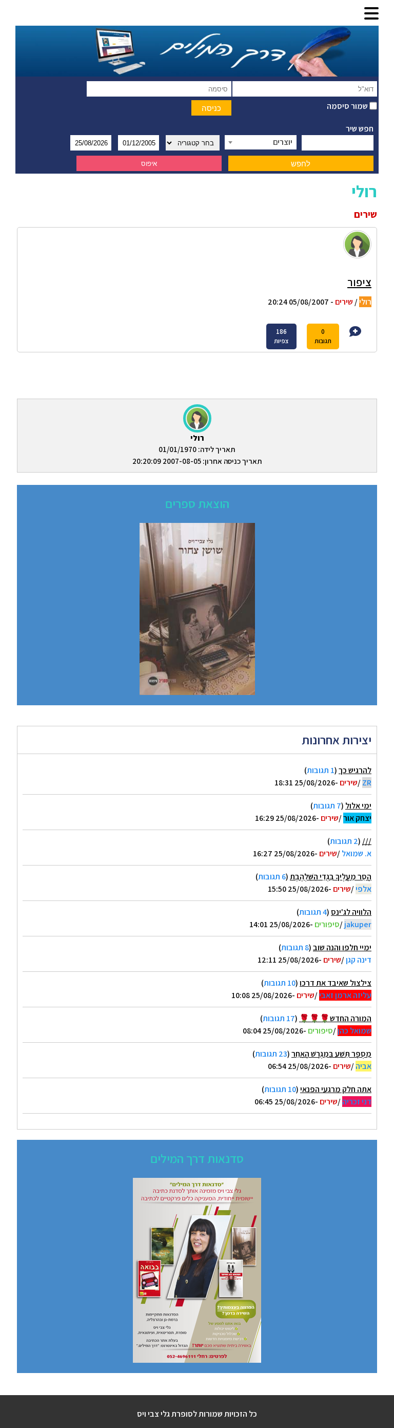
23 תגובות (271, 1053)
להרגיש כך (355, 770)
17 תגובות (279, 1018)
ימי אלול (358, 805)
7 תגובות (327, 805)
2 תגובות (344, 841)
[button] (371, 14)
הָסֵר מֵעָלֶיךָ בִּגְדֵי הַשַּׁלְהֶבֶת (330, 876)
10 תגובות (280, 983)
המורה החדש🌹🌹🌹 (335, 1018)
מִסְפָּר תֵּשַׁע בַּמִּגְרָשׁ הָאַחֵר (331, 1053)
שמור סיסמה (348, 106)
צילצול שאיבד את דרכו (335, 983)
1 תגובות (320, 770)
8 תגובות (295, 947)
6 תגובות (272, 876)
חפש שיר (359, 128)
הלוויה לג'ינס (351, 912)
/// (366, 841)
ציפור (359, 282)
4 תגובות (313, 912)
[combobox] (261, 142)
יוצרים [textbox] (282, 142)
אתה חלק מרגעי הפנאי (335, 1089)
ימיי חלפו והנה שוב (342, 947)
